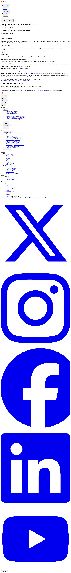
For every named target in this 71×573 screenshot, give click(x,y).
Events (7, 160)
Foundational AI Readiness (12, 111)
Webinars (8, 158)
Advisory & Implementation (12, 178)
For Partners (6, 149)
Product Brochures (10, 163)
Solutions (6, 5)
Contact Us (8, 194)
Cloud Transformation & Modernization (15, 118)
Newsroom (8, 192)
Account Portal (9, 154)
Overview (8, 184)
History (7, 185)
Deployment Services (10, 179)
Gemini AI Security (10, 169)
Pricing (15, 20)
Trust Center (25, 197)
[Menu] (2, 20)
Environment (6, 125)
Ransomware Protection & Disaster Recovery (16, 116)
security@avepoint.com (39, 76)
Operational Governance (11, 121)
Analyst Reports (9, 162)
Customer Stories (10, 155)
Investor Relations (10, 191)
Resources (6, 11)
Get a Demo (16, 87)
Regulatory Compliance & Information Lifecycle (16, 117)
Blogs (7, 159)
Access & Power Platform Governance (14, 141)
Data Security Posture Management (14, 170)
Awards (7, 189)
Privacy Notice (43, 90)
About (5, 15)
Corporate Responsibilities (12, 188)
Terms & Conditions (10, 197)
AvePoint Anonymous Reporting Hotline (38, 197)
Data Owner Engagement (11, 147)
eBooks (7, 157)
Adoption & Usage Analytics (12, 142)
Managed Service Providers (12, 173)
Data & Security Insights (11, 136)
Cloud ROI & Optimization (12, 113)
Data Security (9, 167)
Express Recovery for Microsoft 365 (14, 137)
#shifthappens (9, 164)
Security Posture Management (12, 114)
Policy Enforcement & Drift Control (14, 138)
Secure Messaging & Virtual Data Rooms (15, 145)
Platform (5, 7)
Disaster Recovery (10, 172)
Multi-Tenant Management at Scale (13, 119)
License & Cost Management (12, 146)
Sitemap (3, 197)
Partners (5, 9)
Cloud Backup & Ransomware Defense (15, 135)
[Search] (2, 18)
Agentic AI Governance (11, 112)
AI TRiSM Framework (11, 168)
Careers (7, 190)
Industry (5, 123)
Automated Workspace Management (14, 143)
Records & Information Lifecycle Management (16, 133)
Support (20, 66)
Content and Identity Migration (13, 140)
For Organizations (7, 132)
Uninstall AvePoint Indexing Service (34, 73)
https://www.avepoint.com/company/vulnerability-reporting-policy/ (15, 80)
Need (5, 109)
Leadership (8, 186)
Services (5, 13)
